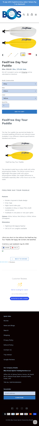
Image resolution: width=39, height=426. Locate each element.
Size (3, 87)
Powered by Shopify (27, 420)
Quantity (4, 102)
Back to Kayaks (21, 259)
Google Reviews (9, 359)
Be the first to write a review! (19, 298)
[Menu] (36, 14)
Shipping (24, 72)
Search (6, 330)
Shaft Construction (8, 80)
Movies (6, 321)
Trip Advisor (8, 355)
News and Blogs (9, 325)
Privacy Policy (8, 340)
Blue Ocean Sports (16, 420)
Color (3, 95)
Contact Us (8, 350)
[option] (10, 55)
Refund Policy (8, 345)
